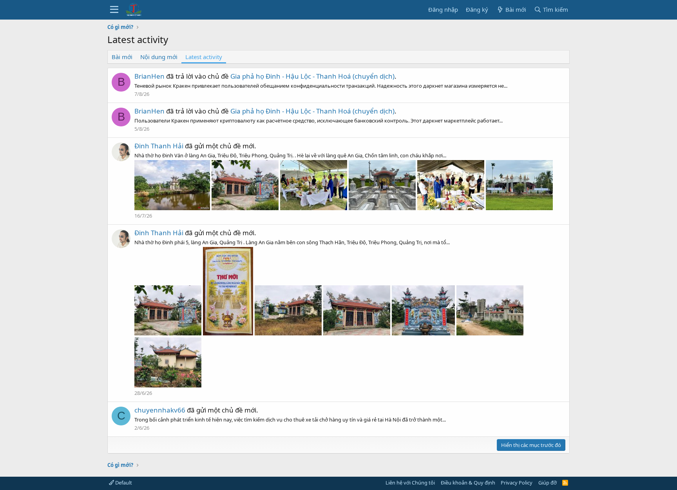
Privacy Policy (516, 482)
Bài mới (122, 57)
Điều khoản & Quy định (468, 482)
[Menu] (114, 10)
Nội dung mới (158, 57)
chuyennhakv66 (159, 409)
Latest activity (203, 57)
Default (123, 482)
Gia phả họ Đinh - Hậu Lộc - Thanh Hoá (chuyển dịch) (312, 76)
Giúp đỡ (547, 482)
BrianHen (149, 76)
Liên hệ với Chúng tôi (410, 482)
